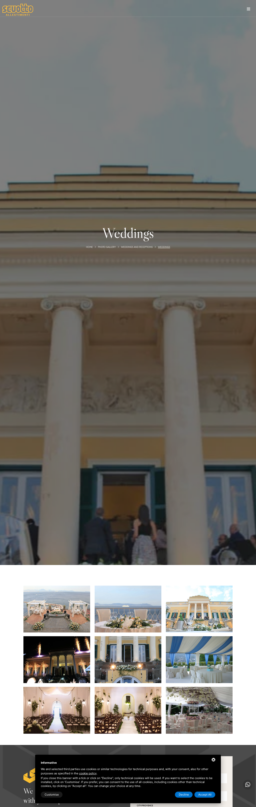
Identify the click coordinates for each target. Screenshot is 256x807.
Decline (184, 794)
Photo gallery (107, 247)
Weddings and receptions (137, 247)
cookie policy (88, 773)
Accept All (205, 794)
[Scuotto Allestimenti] (17, 9)
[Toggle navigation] (248, 9)
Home (89, 247)
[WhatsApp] (247, 784)
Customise (52, 794)
